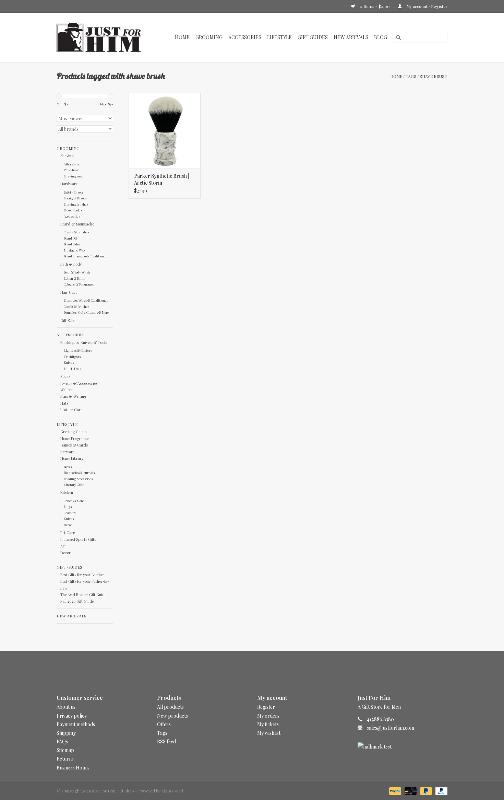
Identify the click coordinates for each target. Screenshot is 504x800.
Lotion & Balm (74, 278)
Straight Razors (75, 198)
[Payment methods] (394, 790)
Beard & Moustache (77, 224)
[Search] (396, 38)
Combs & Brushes (76, 232)
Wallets (66, 389)
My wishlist (268, 733)
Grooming (209, 37)
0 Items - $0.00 (375, 6)
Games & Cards (74, 445)
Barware (67, 451)
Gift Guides (313, 37)
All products (170, 707)
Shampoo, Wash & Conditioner (86, 300)
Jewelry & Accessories (78, 383)
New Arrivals (351, 37)
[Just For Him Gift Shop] (102, 37)
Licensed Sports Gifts (78, 539)
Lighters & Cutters (78, 350)
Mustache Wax (74, 250)
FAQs (62, 741)
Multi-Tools (72, 368)
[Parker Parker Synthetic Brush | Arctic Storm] (165, 131)
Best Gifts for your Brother (82, 574)
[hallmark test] (403, 746)
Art (63, 545)
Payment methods (76, 724)
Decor (68, 524)
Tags (411, 76)
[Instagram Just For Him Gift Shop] (258, 666)
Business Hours (73, 767)
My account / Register (426, 6)
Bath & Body (71, 264)
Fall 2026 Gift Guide (77, 601)
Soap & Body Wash (77, 272)
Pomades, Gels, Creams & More (86, 312)
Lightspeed (172, 790)
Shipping (66, 733)
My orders (268, 715)
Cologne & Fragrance (79, 284)
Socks (65, 376)
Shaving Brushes (76, 204)
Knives (69, 362)
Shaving (66, 155)
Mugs (68, 506)
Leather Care (71, 409)
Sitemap (65, 750)
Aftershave (72, 164)
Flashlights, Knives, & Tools (83, 342)
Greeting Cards (73, 431)
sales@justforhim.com (390, 727)
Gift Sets (67, 320)
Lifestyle (279, 37)
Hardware (68, 183)
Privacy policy (72, 715)
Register (266, 707)
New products (172, 715)
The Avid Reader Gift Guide (83, 594)
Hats (64, 403)
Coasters (70, 512)
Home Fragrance (74, 438)
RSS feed (166, 741)
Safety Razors (73, 192)
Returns (65, 758)
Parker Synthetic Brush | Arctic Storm (161, 179)
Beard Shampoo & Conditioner (85, 256)
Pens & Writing (73, 396)
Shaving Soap (73, 176)
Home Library (71, 458)
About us (66, 707)
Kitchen (66, 492)
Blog (380, 37)
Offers (164, 724)
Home (182, 37)
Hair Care (68, 292)
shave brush (433, 76)
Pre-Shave (71, 169)
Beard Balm (72, 244)
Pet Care (67, 532)
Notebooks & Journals (79, 472)
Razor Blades (73, 210)
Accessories (244, 37)
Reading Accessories (78, 478)
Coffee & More (74, 500)
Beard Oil (70, 238)
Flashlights (72, 356)
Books (68, 466)
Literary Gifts (74, 484)
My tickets (268, 724)
